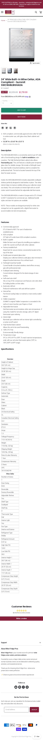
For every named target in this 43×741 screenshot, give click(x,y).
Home (3, 20)
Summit (6, 88)
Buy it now (21, 117)
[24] (3, 70)
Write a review (21, 619)
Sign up (34, 709)
